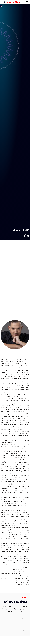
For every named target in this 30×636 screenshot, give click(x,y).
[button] (27, 2)
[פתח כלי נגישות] (1, 6)
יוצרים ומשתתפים (20, 240)
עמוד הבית (27, 240)
